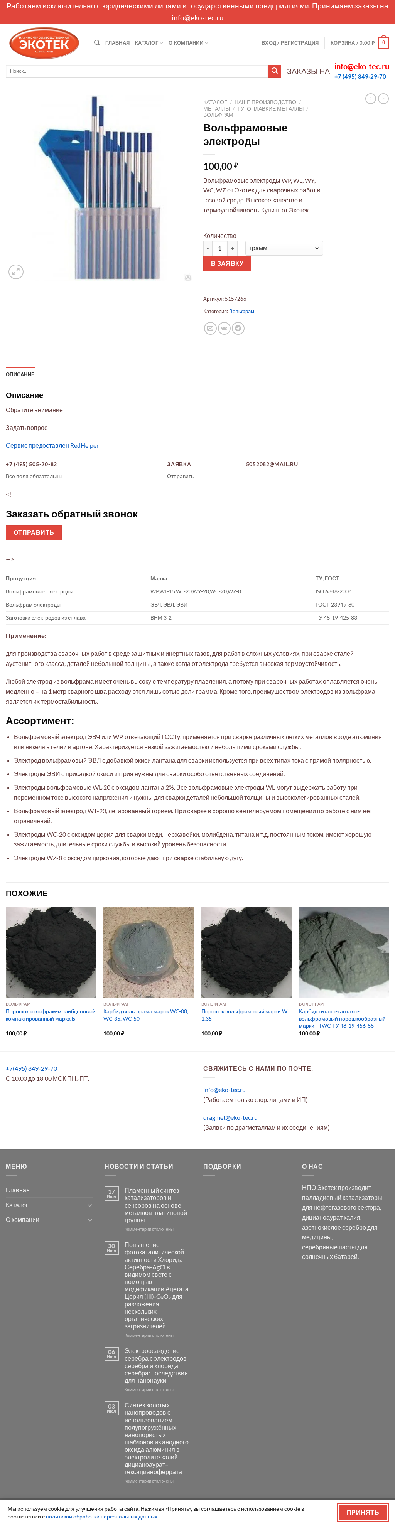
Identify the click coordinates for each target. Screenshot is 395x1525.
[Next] (389, 979)
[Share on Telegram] (238, 328)
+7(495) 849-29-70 (31, 1068)
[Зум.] (16, 272)
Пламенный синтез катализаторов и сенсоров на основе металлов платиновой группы (156, 1204)
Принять (363, 1512)
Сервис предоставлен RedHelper (52, 445)
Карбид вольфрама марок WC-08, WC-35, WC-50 (145, 1015)
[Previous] (6, 979)
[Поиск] (97, 42)
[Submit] (274, 71)
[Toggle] (90, 1205)
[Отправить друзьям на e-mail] (210, 328)
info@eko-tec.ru (198, 17)
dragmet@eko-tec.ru (230, 1117)
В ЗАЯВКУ (227, 263)
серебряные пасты (329, 1246)
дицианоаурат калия (331, 1217)
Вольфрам (218, 115)
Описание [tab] (20, 374)
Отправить (34, 532)
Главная (117, 43)
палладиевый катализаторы (342, 1197)
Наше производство (265, 102)
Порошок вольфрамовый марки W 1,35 (244, 1015)
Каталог (146, 43)
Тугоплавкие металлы (270, 109)
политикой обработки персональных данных (101, 1516)
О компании (186, 43)
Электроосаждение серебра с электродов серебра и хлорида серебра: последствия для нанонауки (156, 1365)
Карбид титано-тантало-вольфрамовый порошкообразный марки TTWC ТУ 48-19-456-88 (342, 1018)
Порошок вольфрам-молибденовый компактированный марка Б (51, 1015)
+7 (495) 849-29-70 (360, 76)
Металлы (216, 109)
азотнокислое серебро (334, 1227)
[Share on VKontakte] (224, 328)
